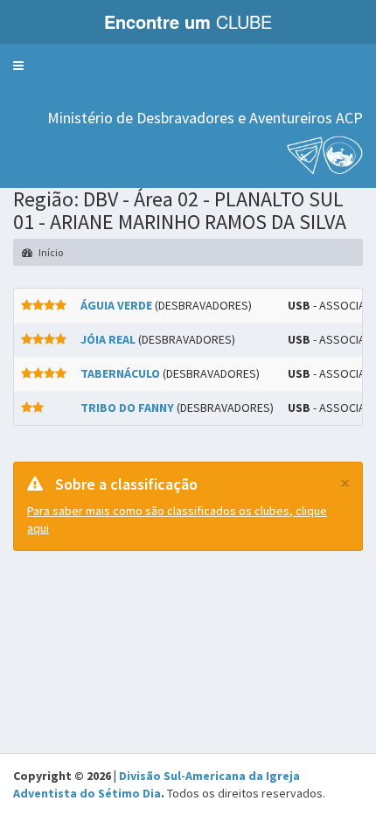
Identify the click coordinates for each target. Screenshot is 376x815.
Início (50, 252)
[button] (18, 65)
